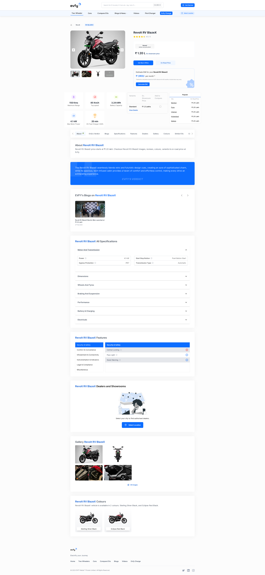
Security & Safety (83, 345)
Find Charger (150, 13)
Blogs (107, 134)
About (79, 134)
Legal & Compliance (85, 365)
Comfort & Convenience (86, 350)
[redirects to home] (75, 5)
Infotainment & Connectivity (88, 355)
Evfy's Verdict (94, 134)
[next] (122, 49)
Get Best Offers (143, 63)
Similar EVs (179, 134)
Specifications (119, 134)
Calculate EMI (143, 84)
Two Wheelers (84, 561)
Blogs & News (120, 13)
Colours (167, 134)
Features (133, 134)
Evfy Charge (166, 13)
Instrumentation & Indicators (88, 360)
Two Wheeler (77, 13)
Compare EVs (103, 13)
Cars (90, 13)
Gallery (156, 134)
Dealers (145, 134)
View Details (133, 110)
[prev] (73, 49)
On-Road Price (166, 63)
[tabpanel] (132, 463)
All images (134, 485)
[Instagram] (193, 570)
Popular (185, 95)
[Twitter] (183, 570)
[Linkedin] (188, 570)
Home (72, 561)
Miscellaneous (82, 370)
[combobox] (132, 5)
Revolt (78, 25)
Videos (136, 13)
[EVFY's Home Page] (132, 549)
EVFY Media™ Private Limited (86, 570)
